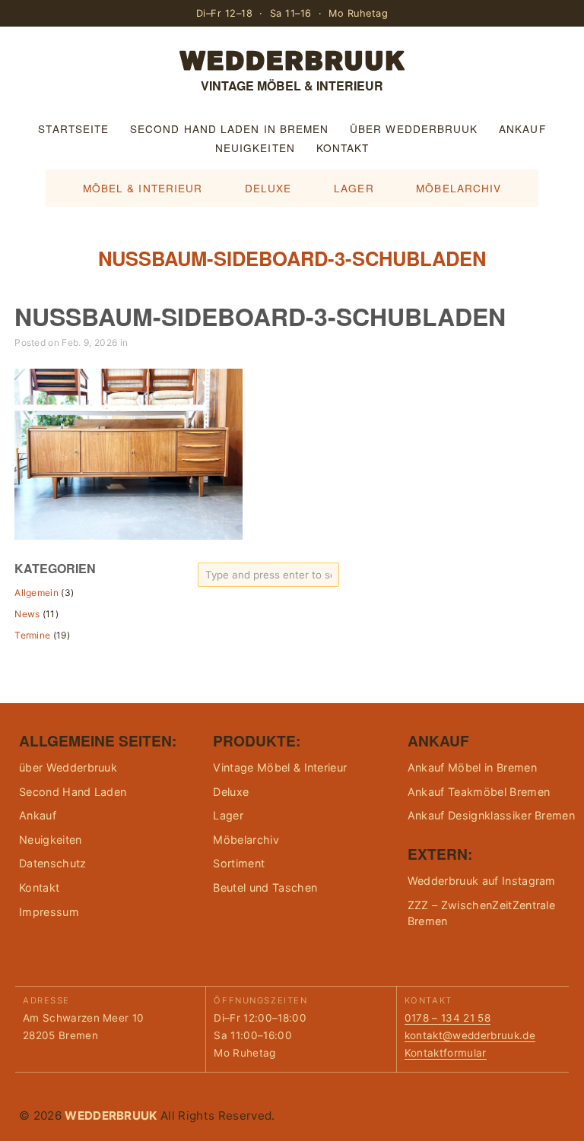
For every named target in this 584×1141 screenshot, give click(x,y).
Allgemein (36, 592)
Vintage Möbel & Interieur (280, 767)
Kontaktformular (446, 1053)
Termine (32, 635)
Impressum (49, 911)
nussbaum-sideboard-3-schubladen (260, 316)
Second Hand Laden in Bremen (229, 128)
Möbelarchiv (458, 187)
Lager (353, 187)
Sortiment (239, 863)
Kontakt (343, 147)
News (27, 614)
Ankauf (522, 128)
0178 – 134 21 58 (447, 1018)
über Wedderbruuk (414, 128)
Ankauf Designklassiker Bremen (491, 815)
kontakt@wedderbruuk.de (470, 1035)
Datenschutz (53, 863)
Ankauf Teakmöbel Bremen (479, 791)
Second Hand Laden (72, 791)
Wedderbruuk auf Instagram (482, 880)
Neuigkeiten (255, 147)
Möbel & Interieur (143, 187)
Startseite (73, 128)
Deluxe (268, 187)
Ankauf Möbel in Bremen (472, 767)
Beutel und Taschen (265, 887)
